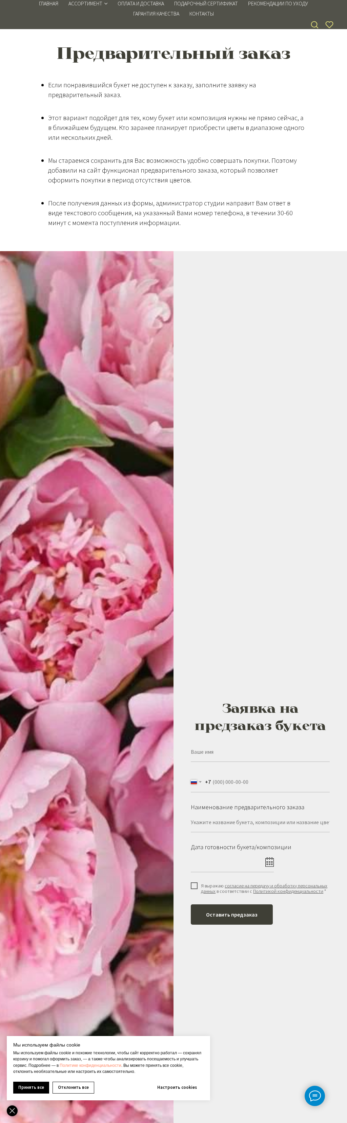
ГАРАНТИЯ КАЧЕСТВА (156, 13)
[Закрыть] (12, 1110)
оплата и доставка (141, 3)
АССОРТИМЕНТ (85, 3)
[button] (314, 24)
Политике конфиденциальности (90, 1065)
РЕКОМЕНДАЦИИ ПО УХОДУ (278, 3)
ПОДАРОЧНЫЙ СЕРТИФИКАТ (206, 3)
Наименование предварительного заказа (247, 807)
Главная (48, 3)
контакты (201, 13)
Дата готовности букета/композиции (241, 847)
